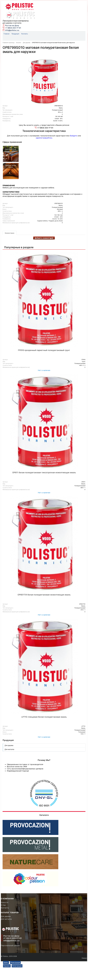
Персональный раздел (10, 945)
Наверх (84, 958)
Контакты (5, 908)
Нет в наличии (44, 370)
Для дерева (9, 745)
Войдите (73, 136)
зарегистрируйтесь (44, 138)
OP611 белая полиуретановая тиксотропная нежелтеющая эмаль (44, 472)
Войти (6, 962)
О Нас (3, 905)
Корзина (7, 966)
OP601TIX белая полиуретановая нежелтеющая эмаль (44, 595)
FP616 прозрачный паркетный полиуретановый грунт (44, 350)
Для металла (9, 749)
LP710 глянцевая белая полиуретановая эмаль (44, 717)
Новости (4, 902)
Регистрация (15, 962)
